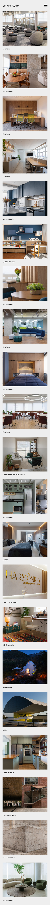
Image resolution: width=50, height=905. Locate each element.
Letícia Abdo (11, 5)
